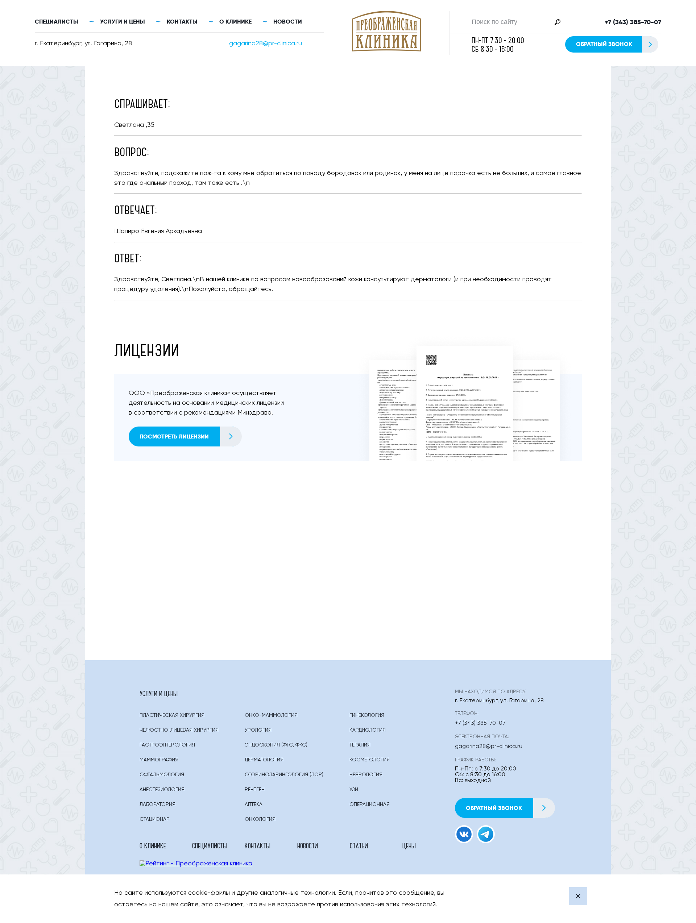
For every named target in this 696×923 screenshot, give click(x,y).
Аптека (253, 804)
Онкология (260, 819)
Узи (353, 789)
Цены (409, 845)
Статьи (359, 845)
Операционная (369, 804)
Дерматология (264, 759)
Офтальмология (162, 774)
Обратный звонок (604, 44)
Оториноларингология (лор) (284, 774)
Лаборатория (157, 804)
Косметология (369, 759)
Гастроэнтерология (167, 745)
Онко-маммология (271, 715)
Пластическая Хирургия (172, 715)
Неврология (365, 774)
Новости (287, 21)
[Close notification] (578, 896)
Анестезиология (162, 789)
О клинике (235, 21)
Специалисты (56, 21)
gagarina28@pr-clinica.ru (265, 43)
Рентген (255, 789)
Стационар (155, 819)
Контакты (182, 21)
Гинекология (366, 715)
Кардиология (367, 730)
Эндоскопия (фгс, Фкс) (276, 745)
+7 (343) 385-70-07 (633, 22)
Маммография (159, 759)
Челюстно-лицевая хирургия (179, 730)
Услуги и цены (122, 21)
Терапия (359, 745)
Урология (258, 730)
